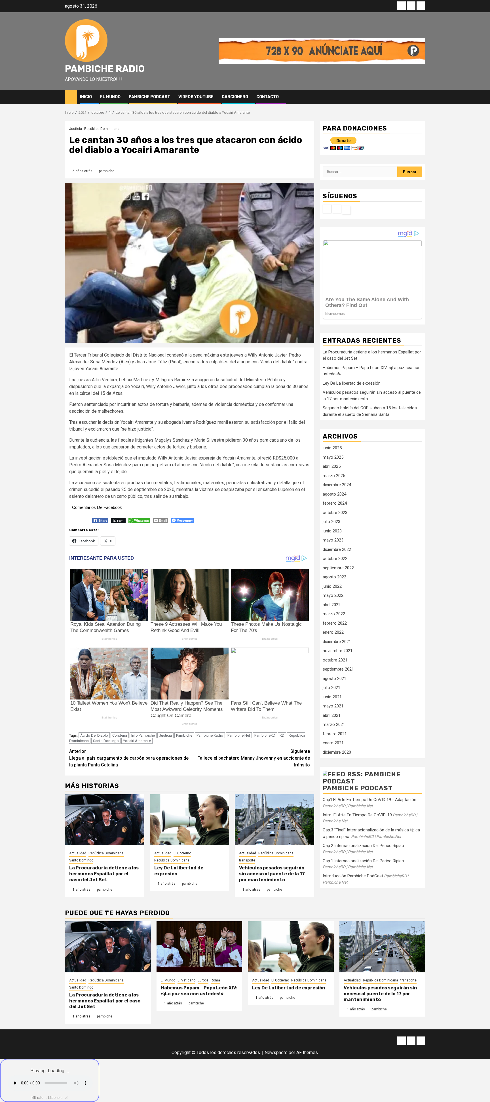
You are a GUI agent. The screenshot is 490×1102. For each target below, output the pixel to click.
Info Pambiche (143, 735)
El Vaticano (186, 980)
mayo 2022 (333, 595)
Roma (215, 980)
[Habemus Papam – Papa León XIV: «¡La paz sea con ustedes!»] (199, 946)
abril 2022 (332, 604)
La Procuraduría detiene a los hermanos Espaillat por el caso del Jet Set (104, 873)
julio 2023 (331, 521)
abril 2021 (332, 715)
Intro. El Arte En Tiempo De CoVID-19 (357, 814)
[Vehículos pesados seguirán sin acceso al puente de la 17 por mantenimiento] (274, 819)
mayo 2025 (333, 457)
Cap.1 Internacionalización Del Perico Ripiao (363, 860)
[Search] (420, 96)
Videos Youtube (196, 96)
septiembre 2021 (338, 669)
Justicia (75, 129)
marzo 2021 (334, 724)
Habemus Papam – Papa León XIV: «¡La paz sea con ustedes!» (199, 990)
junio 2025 (332, 447)
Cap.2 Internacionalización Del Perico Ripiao (363, 845)
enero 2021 (333, 742)
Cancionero (235, 96)
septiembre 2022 (338, 567)
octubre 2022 (335, 558)
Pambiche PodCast (149, 96)
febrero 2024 (335, 503)
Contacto (267, 96)
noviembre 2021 (337, 650)
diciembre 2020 (337, 752)
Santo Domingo (106, 741)
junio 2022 (332, 586)
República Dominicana (101, 129)
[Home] (71, 97)
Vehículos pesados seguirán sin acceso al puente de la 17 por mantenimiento (272, 873)
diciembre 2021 (337, 641)
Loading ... (58, 1070)
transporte (247, 860)
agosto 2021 (334, 678)
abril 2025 (332, 466)
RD (282, 735)
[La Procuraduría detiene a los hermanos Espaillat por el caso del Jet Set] (104, 819)
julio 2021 (331, 687)
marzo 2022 (334, 613)
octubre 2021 (335, 659)
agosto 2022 (334, 577)
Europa (203, 980)
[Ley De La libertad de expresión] (189, 819)
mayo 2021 (333, 706)
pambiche (106, 171)
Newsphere (276, 1052)
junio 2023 (332, 530)
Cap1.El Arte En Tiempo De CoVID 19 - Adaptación (369, 799)
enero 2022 (333, 632)
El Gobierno (182, 853)
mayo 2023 (333, 540)
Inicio (86, 96)
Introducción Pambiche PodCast (353, 875)
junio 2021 (332, 696)
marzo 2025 (334, 475)
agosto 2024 (334, 493)
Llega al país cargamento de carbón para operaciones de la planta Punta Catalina (129, 758)
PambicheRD (264, 735)
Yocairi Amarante (137, 741)
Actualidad (77, 853)
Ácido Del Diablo (94, 735)
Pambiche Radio (105, 68)
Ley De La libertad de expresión (352, 382)
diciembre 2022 (337, 549)
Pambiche (184, 735)
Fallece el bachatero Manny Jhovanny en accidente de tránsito (253, 758)
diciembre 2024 (337, 484)
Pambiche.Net (238, 735)
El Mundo (110, 96)
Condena (119, 735)
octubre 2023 (335, 512)
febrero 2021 (335, 733)
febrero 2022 (335, 622)
